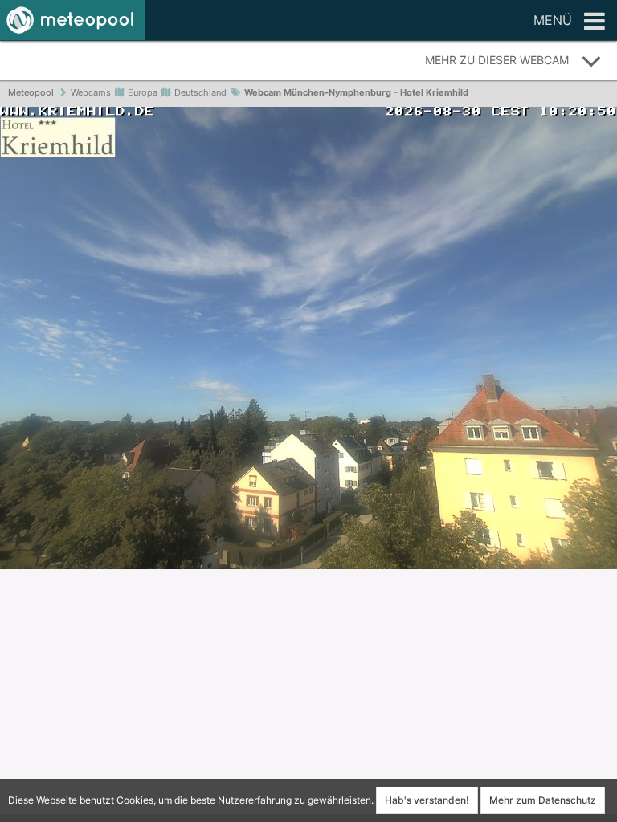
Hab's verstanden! (427, 800)
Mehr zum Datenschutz (542, 800)
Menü (552, 20)
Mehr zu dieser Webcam (497, 60)
